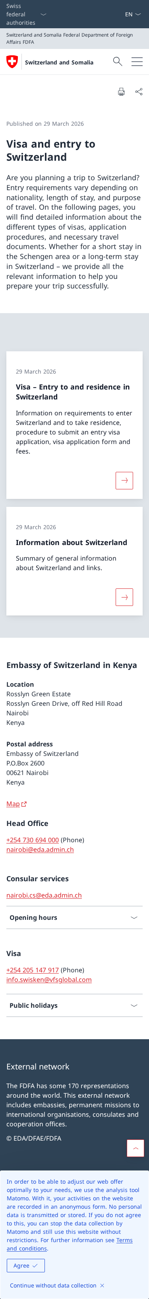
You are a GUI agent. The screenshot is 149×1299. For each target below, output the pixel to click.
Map (13, 803)
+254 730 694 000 (32, 839)
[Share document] (138, 91)
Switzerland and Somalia (59, 62)
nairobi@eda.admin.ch (40, 849)
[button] (135, 1148)
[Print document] (121, 91)
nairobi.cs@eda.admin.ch (44, 895)
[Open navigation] (137, 62)
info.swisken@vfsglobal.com (49, 979)
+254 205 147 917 (32, 970)
